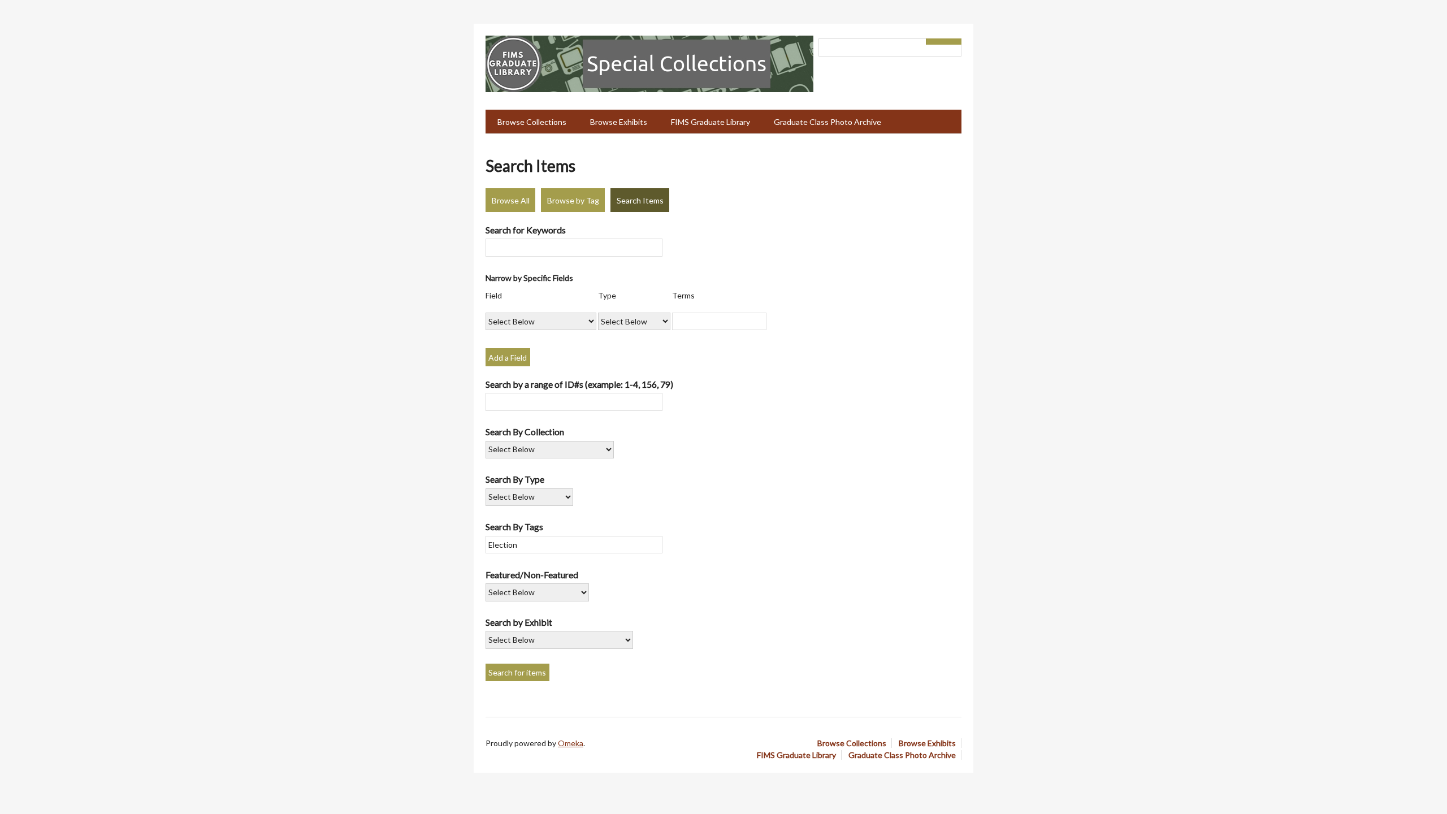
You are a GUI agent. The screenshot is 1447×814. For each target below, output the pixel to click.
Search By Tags (514, 526)
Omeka (570, 743)
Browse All (511, 200)
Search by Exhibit (519, 622)
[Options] (935, 41)
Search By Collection (525, 431)
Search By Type (515, 479)
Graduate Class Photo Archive (827, 122)
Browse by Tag (573, 200)
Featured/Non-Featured (532, 574)
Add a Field (507, 357)
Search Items (640, 200)
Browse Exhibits (618, 122)
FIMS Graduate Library (710, 122)
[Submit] (953, 41)
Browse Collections (531, 122)
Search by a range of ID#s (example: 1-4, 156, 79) (579, 384)
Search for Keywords (526, 229)
